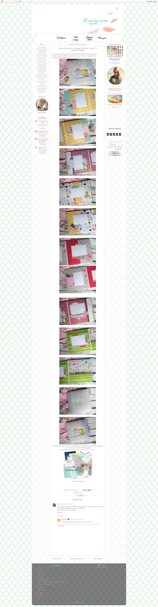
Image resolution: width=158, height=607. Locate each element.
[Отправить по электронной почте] (83, 490)
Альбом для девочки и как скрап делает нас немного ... (53, 582)
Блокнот (40, 51)
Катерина (64, 519)
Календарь (41, 53)
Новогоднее (41, 71)
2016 (38, 568)
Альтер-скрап (41, 49)
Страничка (40, 82)
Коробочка (41, 60)
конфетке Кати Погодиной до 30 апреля (82, 449)
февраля (41, 589)
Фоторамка (40, 86)
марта (41, 587)
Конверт (40, 58)
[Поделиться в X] (87, 490)
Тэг (41, 84)
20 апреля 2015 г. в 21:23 (67, 504)
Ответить (60, 512)
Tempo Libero (42, 147)
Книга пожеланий (41, 55)
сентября (41, 572)
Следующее (56, 559)
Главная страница (77, 559)
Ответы (61, 516)
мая (40, 575)
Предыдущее (98, 559)
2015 (38, 570)
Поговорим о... (42, 143)
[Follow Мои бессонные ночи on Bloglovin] (115, 129)
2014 (38, 592)
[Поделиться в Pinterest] (90, 490)
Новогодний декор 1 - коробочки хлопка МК (42, 125)
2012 (38, 597)
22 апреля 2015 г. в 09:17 (76, 519)
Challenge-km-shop (42, 131)
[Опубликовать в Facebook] (89, 490)
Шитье (41, 92)
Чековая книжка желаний (41, 89)
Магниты (40, 64)
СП (40, 79)
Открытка (40, 77)
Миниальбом (40, 66)
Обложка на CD (40, 75)
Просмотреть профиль (101, 567)
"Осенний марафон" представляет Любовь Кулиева (43, 150)
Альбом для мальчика (44, 579)
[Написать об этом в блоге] (85, 490)
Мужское (40, 68)
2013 (38, 595)
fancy (58, 504)
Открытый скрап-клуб (42, 121)
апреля (41, 577)
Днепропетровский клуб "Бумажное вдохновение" (42, 140)
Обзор (40, 73)
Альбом (80, 492)
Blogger (82, 602)
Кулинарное (41, 62)
